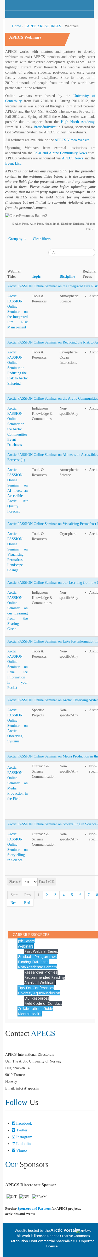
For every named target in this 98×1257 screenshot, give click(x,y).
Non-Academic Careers (37, 966)
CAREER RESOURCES (43, 26)
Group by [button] (16, 239)
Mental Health (30, 1013)
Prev (27, 895)
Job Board (26, 940)
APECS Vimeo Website (72, 140)
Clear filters (41, 239)
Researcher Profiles (40, 972)
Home (16, 26)
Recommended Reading (44, 977)
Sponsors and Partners (34, 1208)
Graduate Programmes (37, 956)
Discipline (67, 276)
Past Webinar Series (41, 951)
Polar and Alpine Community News (60, 153)
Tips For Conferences (36, 987)
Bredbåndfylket (45, 127)
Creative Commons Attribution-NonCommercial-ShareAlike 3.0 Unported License (52, 1241)
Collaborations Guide (35, 1008)
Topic (36, 276)
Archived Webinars (39, 982)
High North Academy (78, 122)
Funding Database (33, 961)
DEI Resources (36, 998)
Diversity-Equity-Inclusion (39, 992)
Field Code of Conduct (43, 1003)
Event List (13, 163)
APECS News (72, 158)
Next (14, 903)
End (27, 903)
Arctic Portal (63, 1230)
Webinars (25, 946)
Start (14, 895)
